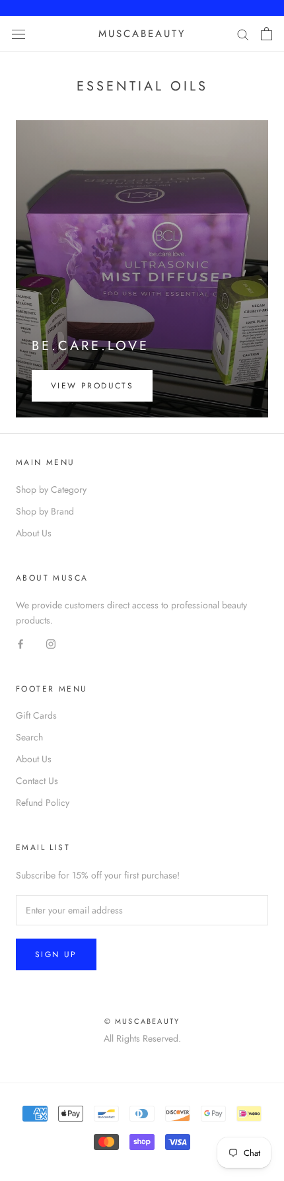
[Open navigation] (18, 33)
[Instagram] (50, 643)
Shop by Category (51, 489)
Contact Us (37, 780)
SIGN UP (56, 954)
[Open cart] (266, 33)
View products (92, 386)
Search (29, 737)
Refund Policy (42, 802)
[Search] (243, 34)
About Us (34, 533)
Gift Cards (36, 715)
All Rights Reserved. (142, 1038)
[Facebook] (20, 643)
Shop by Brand (45, 511)
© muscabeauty (142, 1021)
